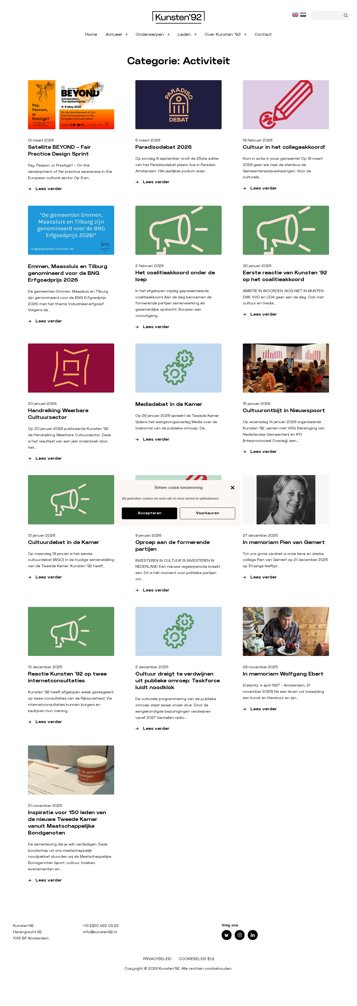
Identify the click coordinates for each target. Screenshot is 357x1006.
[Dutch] (303, 14)
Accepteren (149, 513)
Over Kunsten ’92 (223, 34)
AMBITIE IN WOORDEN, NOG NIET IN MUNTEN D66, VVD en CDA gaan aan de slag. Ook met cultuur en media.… (283, 297)
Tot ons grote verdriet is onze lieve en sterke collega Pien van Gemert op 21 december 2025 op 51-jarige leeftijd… (285, 560)
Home (91, 34)
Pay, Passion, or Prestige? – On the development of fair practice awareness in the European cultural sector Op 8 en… (70, 172)
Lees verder (57, 189)
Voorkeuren (207, 513)
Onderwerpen (150, 34)
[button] (232, 487)
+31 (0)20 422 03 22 (101, 926)
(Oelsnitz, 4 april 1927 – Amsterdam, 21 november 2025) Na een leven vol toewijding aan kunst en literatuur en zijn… (283, 692)
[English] (296, 14)
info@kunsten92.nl (100, 932)
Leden (184, 34)
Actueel (114, 34)
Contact (263, 34)
